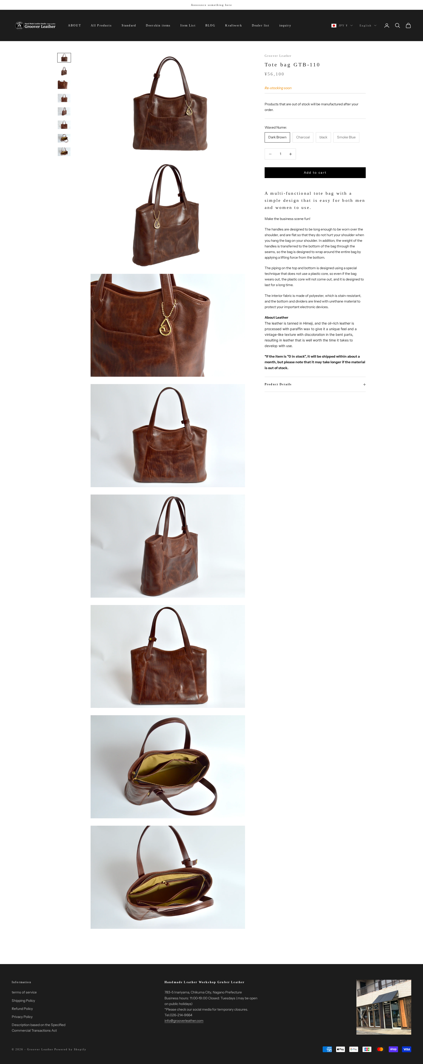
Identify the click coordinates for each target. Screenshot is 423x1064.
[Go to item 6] (64, 125)
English (366, 25)
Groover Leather (278, 56)
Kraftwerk (233, 25)
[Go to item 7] (64, 138)
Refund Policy (22, 1008)
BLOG (210, 25)
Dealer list (261, 25)
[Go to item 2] (64, 71)
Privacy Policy (22, 1017)
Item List (187, 25)
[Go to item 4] (64, 98)
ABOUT (74, 25)
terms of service (24, 992)
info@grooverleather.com (183, 1020)
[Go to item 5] (64, 111)
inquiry (285, 25)
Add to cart (315, 173)
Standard (129, 25)
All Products (101, 25)
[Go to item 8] (64, 152)
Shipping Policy (23, 1000)
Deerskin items (158, 25)
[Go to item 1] (64, 57)
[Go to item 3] (64, 84)
